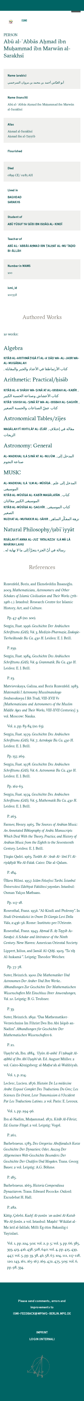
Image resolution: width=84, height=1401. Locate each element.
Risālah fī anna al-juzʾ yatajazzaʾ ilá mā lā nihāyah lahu (37, 541)
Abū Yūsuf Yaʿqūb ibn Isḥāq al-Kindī (35, 224)
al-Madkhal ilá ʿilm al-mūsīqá (27, 483)
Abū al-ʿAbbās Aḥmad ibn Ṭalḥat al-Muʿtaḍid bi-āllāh (42, 248)
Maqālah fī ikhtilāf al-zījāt (25, 429)
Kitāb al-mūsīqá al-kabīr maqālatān (32, 495)
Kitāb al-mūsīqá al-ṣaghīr (24, 507)
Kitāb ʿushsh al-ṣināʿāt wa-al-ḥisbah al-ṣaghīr (41, 402)
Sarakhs (14, 202)
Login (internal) (42, 1339)
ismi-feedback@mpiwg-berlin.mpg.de (42, 1313)
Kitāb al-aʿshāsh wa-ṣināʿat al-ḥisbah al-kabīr (40, 390)
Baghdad (15, 197)
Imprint (42, 1332)
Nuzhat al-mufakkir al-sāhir (26, 519)
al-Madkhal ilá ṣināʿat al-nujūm (29, 456)
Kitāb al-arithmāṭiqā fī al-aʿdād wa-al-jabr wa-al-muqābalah (42, 360)
